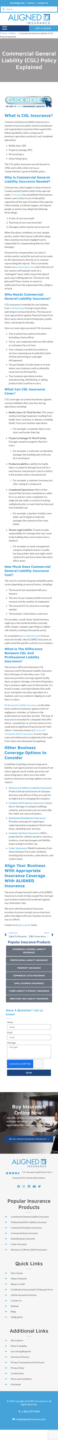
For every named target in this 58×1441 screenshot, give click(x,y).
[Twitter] (39, 1186)
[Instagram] (24, 1186)
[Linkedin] (29, 1186)
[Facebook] (18, 1186)
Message (11, 1043)
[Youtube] (34, 1186)
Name (10, 1022)
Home (3, 33)
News (13, 33)
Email (9, 1032)
